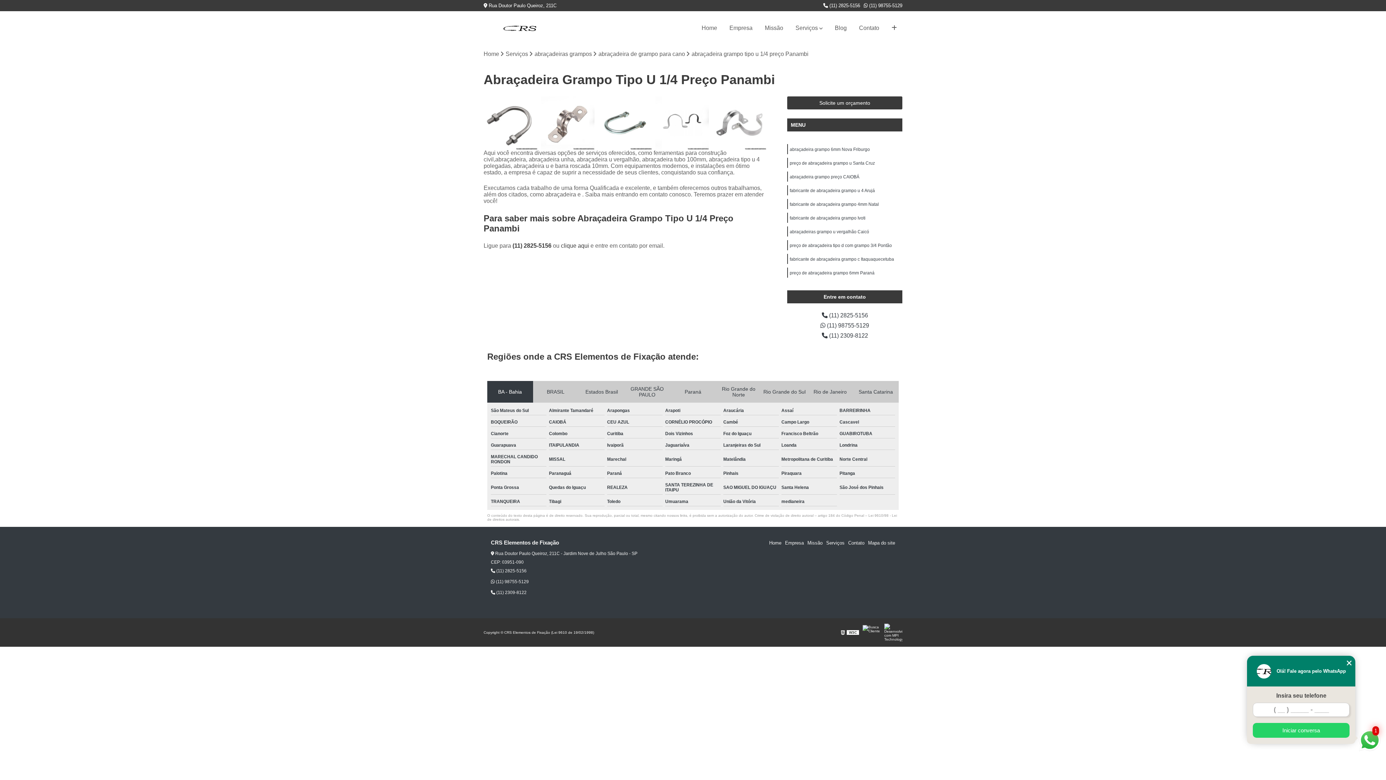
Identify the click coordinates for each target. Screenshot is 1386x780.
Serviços (807, 28)
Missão (774, 28)
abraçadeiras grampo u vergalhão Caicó (829, 231)
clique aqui (575, 246)
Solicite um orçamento (844, 103)
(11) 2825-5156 (844, 5)
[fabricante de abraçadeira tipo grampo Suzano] (568, 123)
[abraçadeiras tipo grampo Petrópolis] (510, 123)
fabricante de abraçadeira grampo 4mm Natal (834, 204)
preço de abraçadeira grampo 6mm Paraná (832, 273)
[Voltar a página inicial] (520, 28)
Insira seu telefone (1301, 696)
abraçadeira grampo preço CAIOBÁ (824, 176)
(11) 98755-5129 (885, 5)
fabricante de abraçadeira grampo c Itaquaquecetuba (842, 259)
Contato (869, 28)
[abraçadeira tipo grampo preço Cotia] (739, 123)
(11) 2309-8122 (848, 336)
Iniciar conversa (1301, 730)
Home (709, 28)
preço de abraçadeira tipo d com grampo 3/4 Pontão (841, 245)
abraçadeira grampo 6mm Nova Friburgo (830, 149)
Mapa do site (881, 543)
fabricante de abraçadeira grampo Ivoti (828, 218)
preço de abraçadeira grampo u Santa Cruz (832, 163)
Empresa (741, 28)
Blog (841, 28)
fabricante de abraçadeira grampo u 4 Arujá (832, 190)
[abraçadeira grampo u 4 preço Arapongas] (625, 123)
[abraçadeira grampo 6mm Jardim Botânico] (682, 123)
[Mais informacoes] (894, 28)
